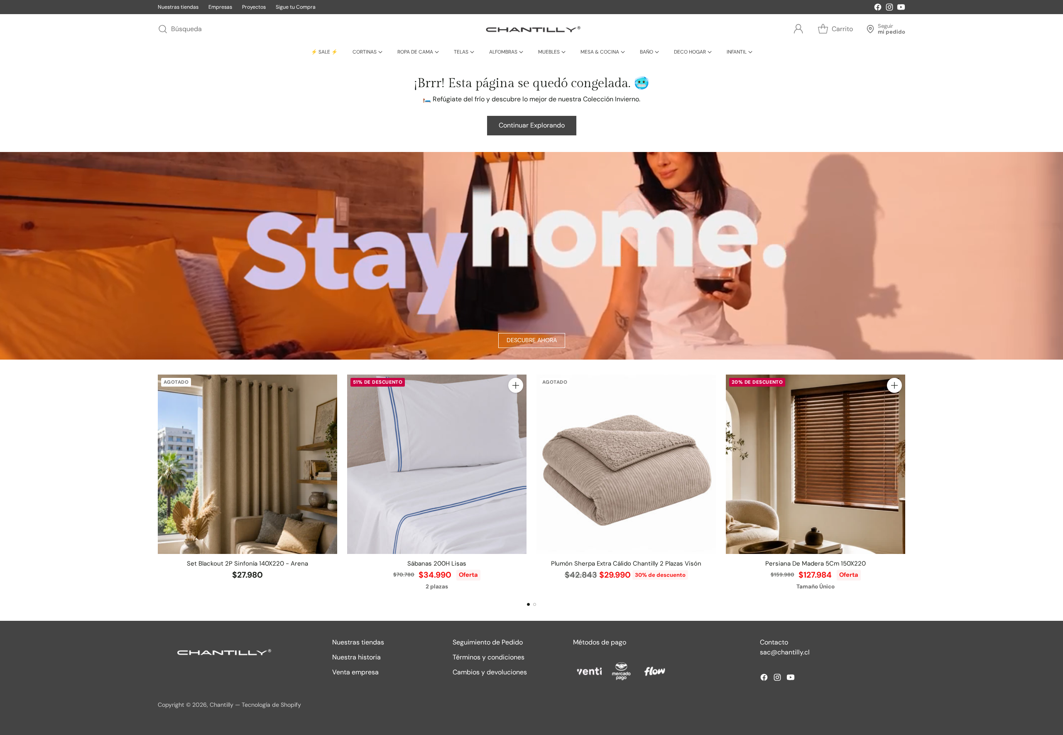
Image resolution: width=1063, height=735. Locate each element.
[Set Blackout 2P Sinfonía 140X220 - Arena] (247, 464)
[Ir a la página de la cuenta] (798, 29)
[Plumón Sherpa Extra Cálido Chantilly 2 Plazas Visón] (626, 464)
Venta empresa (355, 672)
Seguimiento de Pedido (488, 642)
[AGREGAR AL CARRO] (515, 385)
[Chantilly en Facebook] (878, 8)
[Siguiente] (905, 483)
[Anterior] (158, 483)
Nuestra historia (356, 657)
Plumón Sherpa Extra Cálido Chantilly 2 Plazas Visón (626, 563)
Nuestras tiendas (358, 642)
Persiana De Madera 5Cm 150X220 (815, 563)
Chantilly (221, 704)
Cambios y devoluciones (490, 672)
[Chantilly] (531, 29)
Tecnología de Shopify (271, 704)
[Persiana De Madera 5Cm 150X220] (815, 464)
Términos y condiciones (488, 657)
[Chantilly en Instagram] (889, 8)
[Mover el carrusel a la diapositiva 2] (534, 604)
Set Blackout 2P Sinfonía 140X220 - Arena (247, 563)
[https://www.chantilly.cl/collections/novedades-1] (531, 256)
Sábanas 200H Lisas (436, 563)
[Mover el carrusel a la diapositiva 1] (528, 604)
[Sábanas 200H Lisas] (437, 464)
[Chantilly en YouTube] (901, 8)
